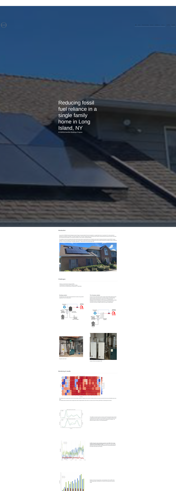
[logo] (4, 25)
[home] (136, 25)
